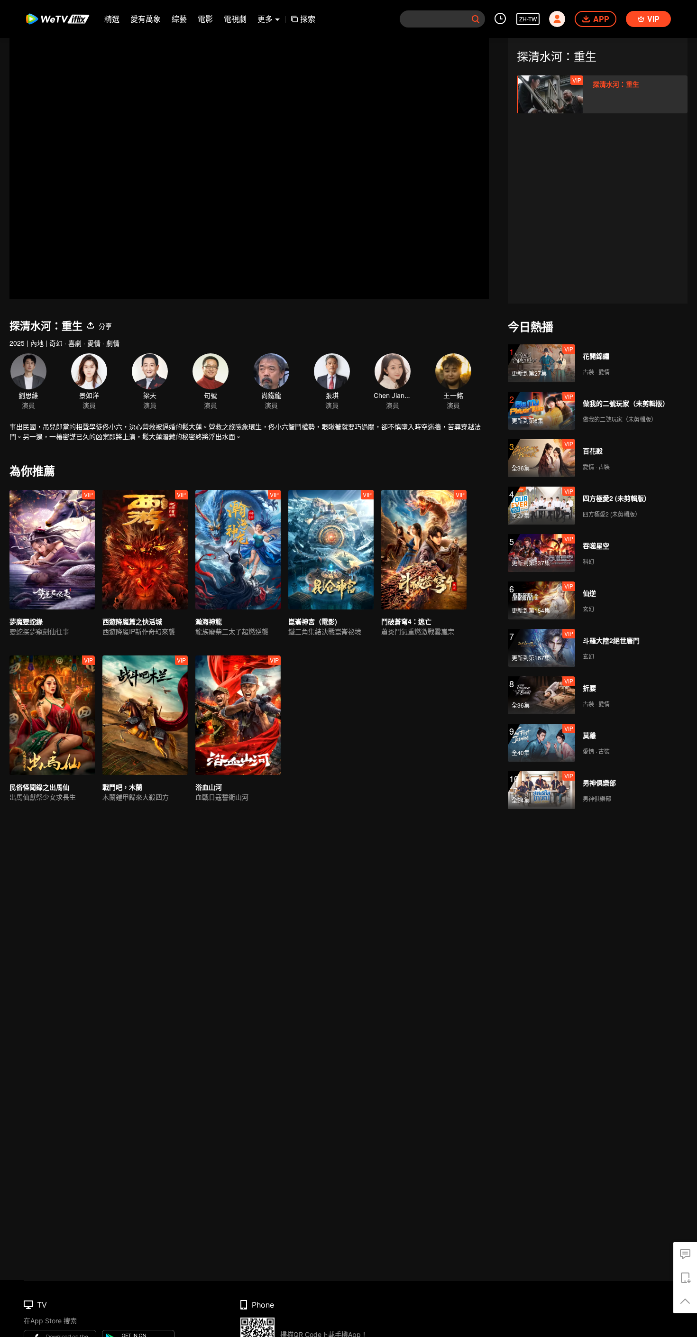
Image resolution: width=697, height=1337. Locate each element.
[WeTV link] (58, 19)
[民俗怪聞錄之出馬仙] (52, 715)
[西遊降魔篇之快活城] (145, 549)
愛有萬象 (145, 18)
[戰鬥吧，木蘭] (145, 715)
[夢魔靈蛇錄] (52, 549)
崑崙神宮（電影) (312, 621)
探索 (307, 18)
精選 (111, 18)
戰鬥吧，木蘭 (122, 787)
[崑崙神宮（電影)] (331, 549)
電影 (205, 18)
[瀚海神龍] (238, 549)
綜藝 (179, 18)
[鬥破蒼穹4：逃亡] (424, 549)
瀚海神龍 (208, 621)
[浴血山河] (238, 715)
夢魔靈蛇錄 (26, 621)
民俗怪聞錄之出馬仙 (39, 787)
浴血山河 (208, 787)
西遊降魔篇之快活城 (132, 621)
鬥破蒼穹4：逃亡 (406, 621)
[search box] (475, 19)
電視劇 (235, 18)
